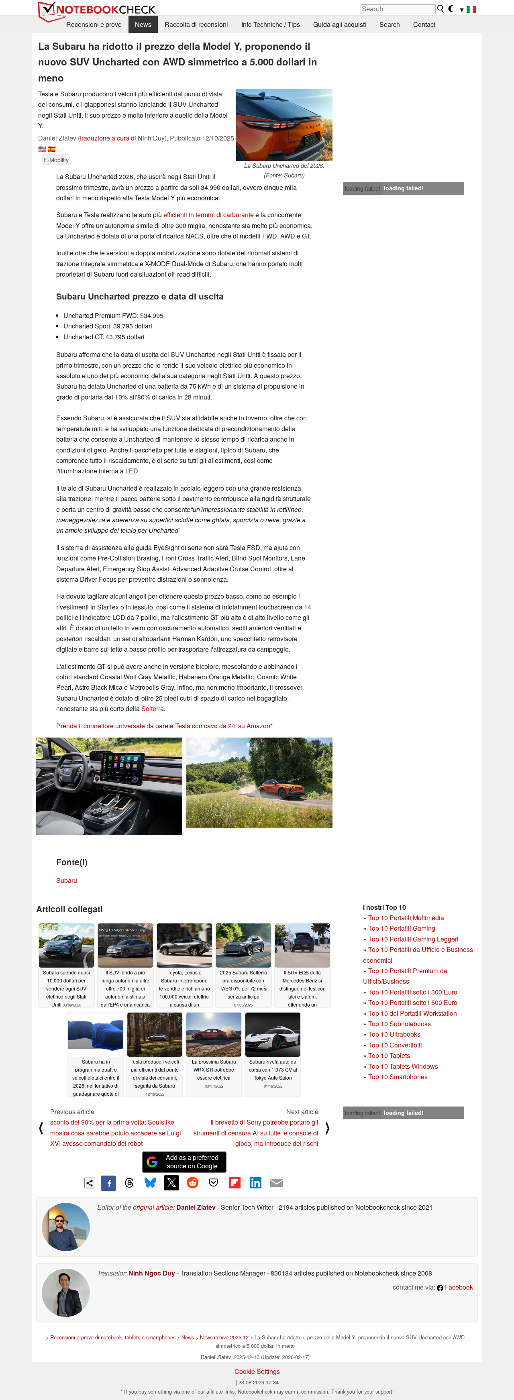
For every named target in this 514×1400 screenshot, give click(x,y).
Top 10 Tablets (389, 1055)
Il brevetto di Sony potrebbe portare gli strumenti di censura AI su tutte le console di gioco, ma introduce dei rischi (256, 1132)
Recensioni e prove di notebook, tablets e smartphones (112, 1337)
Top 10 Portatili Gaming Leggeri (413, 939)
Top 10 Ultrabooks (394, 1034)
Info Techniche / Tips (270, 24)
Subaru (66, 880)
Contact (424, 24)
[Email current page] (276, 1183)
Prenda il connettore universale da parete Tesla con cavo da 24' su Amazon (163, 725)
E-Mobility (56, 159)
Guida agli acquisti (339, 24)
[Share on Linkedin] (255, 1182)
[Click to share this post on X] (171, 1182)
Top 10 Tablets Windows (403, 1066)
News (143, 24)
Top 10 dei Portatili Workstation (412, 1013)
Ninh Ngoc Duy (151, 1273)
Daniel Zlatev (196, 1207)
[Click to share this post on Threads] (129, 1183)
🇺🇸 (42, 148)
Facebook (458, 1287)
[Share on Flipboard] (234, 1182)
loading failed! (362, 188)
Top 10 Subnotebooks (399, 1023)
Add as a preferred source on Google (192, 1161)
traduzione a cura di (108, 138)
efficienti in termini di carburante (208, 214)
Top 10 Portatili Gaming (401, 928)
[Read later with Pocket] (213, 1182)
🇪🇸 (52, 148)
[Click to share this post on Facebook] (108, 1183)
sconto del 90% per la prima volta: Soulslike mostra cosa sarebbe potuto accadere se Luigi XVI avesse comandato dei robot (115, 1132)
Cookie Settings (257, 1371)
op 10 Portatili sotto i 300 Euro (414, 992)
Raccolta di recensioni (196, 24)
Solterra (152, 708)
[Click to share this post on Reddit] (192, 1182)
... (59, 148)
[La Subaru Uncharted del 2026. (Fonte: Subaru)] (284, 125)
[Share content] (89, 1183)
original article (153, 1207)
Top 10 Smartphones (398, 1076)
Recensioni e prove (94, 24)
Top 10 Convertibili (395, 1044)
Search (389, 24)
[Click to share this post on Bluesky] (150, 1183)
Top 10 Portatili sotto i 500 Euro (412, 1002)
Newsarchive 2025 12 (224, 1337)
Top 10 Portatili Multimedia (406, 917)
